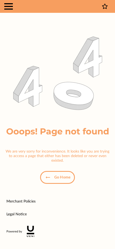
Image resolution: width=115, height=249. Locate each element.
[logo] (30, 231)
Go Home (62, 177)
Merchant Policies (21, 201)
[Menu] (8, 6)
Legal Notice (16, 214)
